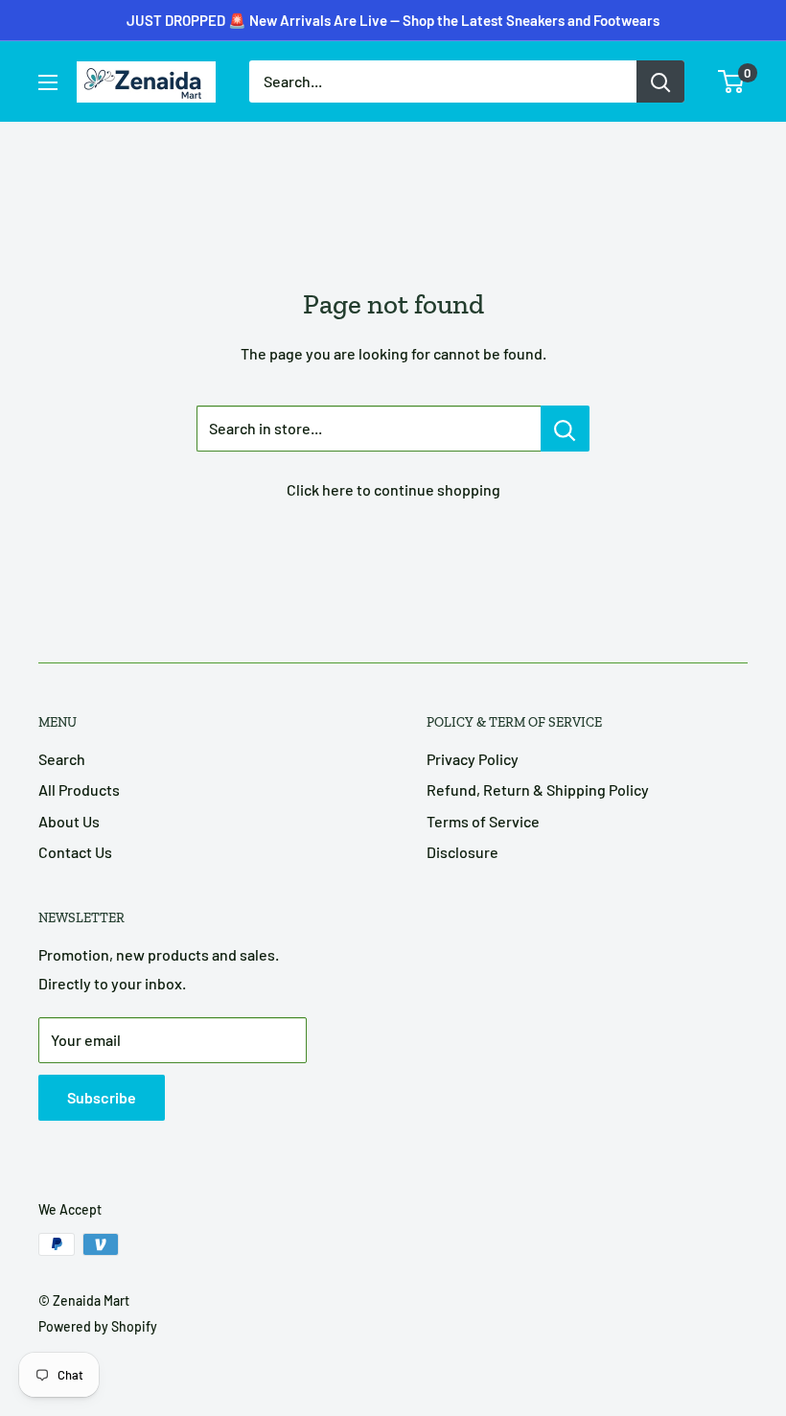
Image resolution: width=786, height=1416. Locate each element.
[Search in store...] (565, 429)
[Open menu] (48, 82)
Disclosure (462, 852)
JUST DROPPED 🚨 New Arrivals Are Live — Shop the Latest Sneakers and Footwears (393, 20)
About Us (69, 821)
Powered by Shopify (97, 1326)
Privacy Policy (473, 759)
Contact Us (75, 852)
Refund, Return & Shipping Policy (538, 789)
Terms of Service (483, 821)
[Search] (660, 81)
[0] (732, 81)
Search (61, 759)
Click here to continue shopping (393, 489)
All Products (79, 789)
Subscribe (101, 1097)
